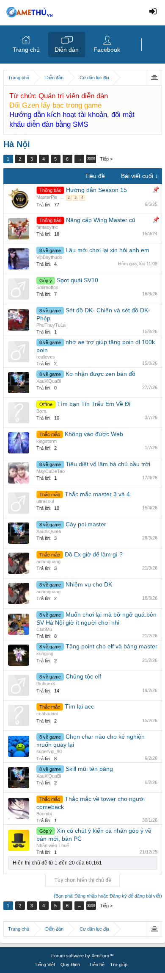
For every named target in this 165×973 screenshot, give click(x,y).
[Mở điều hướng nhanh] (154, 77)
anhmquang (48, 561)
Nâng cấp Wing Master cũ (100, 220)
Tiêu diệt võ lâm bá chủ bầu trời (108, 464)
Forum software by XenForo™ (82, 955)
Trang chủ (26, 49)
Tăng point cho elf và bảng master (111, 646)
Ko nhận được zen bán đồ (100, 373)
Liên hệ (97, 964)
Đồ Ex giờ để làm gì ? (94, 554)
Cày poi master (86, 524)
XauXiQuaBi (48, 381)
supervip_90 (49, 751)
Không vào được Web (94, 434)
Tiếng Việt (45, 964)
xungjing (44, 653)
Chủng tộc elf (83, 676)
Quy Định (70, 964)
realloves (45, 356)
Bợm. (41, 411)
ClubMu (44, 629)
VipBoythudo (49, 257)
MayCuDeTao (50, 471)
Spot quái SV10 (77, 280)
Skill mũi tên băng (89, 768)
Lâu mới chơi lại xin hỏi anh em (107, 250)
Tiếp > (106, 158)
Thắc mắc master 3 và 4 (97, 494)
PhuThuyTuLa (51, 325)
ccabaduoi (47, 713)
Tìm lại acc (79, 706)
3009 (91, 159)
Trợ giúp (118, 964)
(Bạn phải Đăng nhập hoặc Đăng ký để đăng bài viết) (108, 895)
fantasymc (47, 227)
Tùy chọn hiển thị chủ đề (82, 880)
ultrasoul (45, 501)
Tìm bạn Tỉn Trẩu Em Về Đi (93, 403)
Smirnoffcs (47, 287)
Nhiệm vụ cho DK (89, 584)
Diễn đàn (67, 49)
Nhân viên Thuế (52, 845)
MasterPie (46, 197)
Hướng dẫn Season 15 (96, 189)
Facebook (107, 49)
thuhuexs (45, 683)
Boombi (44, 813)
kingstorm (46, 441)
